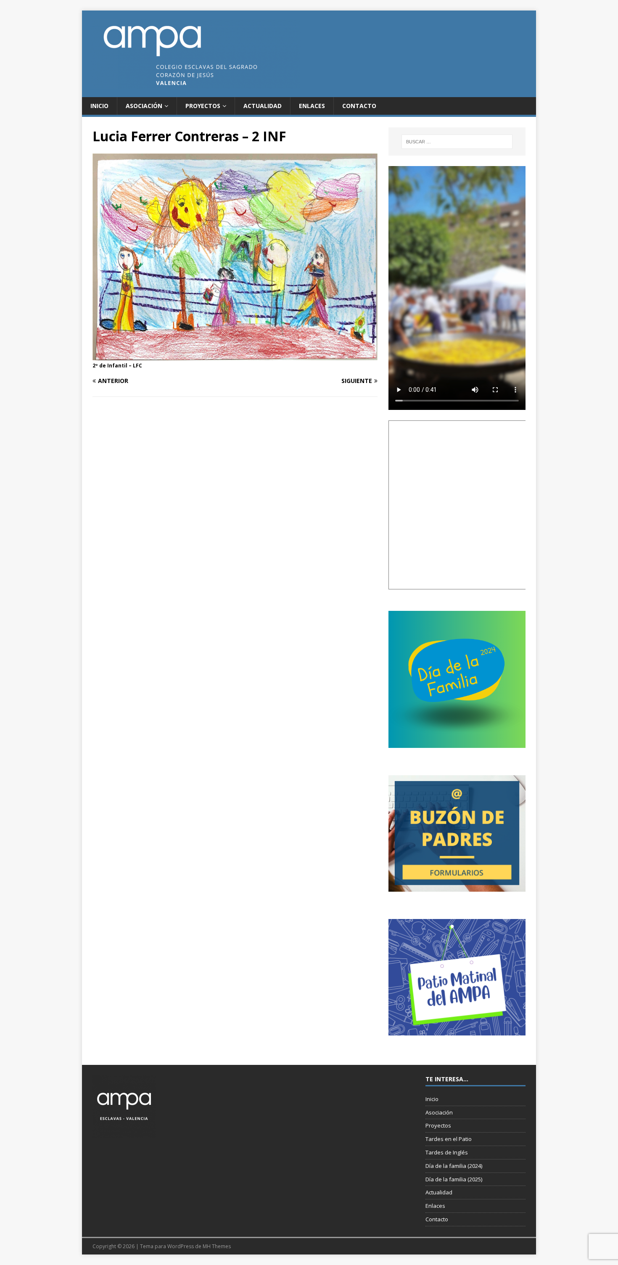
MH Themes (217, 1246)
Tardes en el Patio (448, 1139)
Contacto (359, 106)
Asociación (144, 106)
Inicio (99, 106)
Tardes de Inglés (446, 1152)
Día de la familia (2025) (453, 1179)
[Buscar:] (457, 142)
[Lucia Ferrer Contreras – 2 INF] (235, 355)
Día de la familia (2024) (453, 1166)
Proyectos (202, 106)
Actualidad (262, 106)
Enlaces (312, 106)
